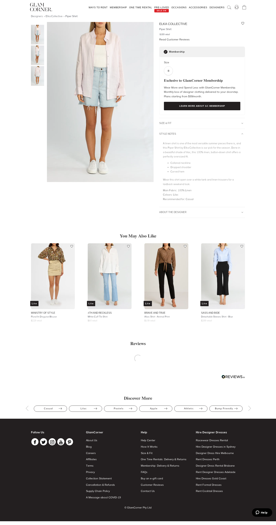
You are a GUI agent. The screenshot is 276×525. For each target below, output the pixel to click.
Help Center (148, 440)
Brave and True (154, 312)
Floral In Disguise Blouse (44, 316)
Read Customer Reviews (174, 39)
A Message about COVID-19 (103, 497)
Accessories (198, 7)
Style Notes (167, 133)
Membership (118, 7)
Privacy (90, 472)
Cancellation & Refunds (100, 484)
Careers (91, 453)
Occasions (179, 7)
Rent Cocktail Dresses (209, 491)
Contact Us (148, 491)
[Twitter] (43, 441)
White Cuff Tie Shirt (98, 316)
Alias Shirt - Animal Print (157, 316)
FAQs (144, 472)
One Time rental (140, 7)
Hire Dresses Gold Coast (211, 478)
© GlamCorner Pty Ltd (138, 507)
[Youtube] (60, 441)
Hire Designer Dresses (211, 432)
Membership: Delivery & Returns (160, 465)
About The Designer (172, 212)
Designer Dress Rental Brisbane (215, 465)
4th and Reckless (100, 312)
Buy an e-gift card (152, 478)
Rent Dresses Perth (207, 459)
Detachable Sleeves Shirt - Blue (217, 316)
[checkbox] (165, 52)
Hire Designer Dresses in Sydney (215, 446)
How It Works (149, 446)
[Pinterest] (69, 441)
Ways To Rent (98, 7)
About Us (91, 440)
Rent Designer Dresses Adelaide (215, 472)
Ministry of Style (43, 312)
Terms (90, 465)
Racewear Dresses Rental (212, 440)
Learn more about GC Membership (202, 106)
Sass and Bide (210, 312)
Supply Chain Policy (98, 491)
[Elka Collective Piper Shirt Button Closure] (36, 76)
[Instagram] (52, 441)
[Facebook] (34, 441)
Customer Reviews (152, 484)
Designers (217, 7)
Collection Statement (99, 478)
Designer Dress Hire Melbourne (215, 453)
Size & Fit (165, 123)
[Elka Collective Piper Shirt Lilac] (36, 35)
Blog (89, 446)
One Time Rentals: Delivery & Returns (163, 459)
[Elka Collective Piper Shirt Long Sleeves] (36, 55)
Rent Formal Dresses (209, 484)
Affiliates (91, 459)
